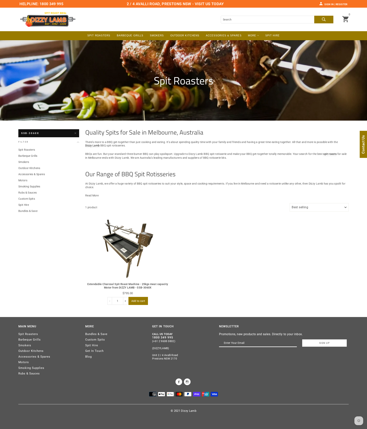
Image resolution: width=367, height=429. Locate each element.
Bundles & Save (27, 210)
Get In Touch (94, 351)
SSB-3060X (30, 133)
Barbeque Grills (130, 35)
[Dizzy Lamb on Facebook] (178, 381)
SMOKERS (157, 35)
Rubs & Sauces (27, 192)
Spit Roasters (98, 35)
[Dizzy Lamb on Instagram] (187, 381)
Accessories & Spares (224, 35)
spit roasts (330, 153)
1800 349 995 (51, 4)
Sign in (329, 4)
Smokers (23, 161)
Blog (88, 356)
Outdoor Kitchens (185, 35)
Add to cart (138, 300)
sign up (324, 343)
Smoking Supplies (29, 186)
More (252, 35)
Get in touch (163, 326)
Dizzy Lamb (92, 145)
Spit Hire (272, 35)
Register (342, 4)
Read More (92, 195)
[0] (345, 20)
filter (23, 142)
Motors (22, 180)
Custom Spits (26, 198)
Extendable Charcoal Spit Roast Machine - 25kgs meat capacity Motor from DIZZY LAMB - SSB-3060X (127, 286)
